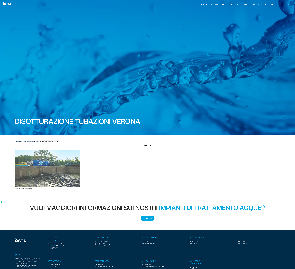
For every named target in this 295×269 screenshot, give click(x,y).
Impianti (224, 4)
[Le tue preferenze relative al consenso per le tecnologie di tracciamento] (1, 201)
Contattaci (272, 4)
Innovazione (244, 4)
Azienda (204, 4)
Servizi (233, 4)
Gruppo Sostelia (259, 4)
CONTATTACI (147, 218)
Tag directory (18, 116)
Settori (214, 4)
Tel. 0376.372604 (53, 247)
